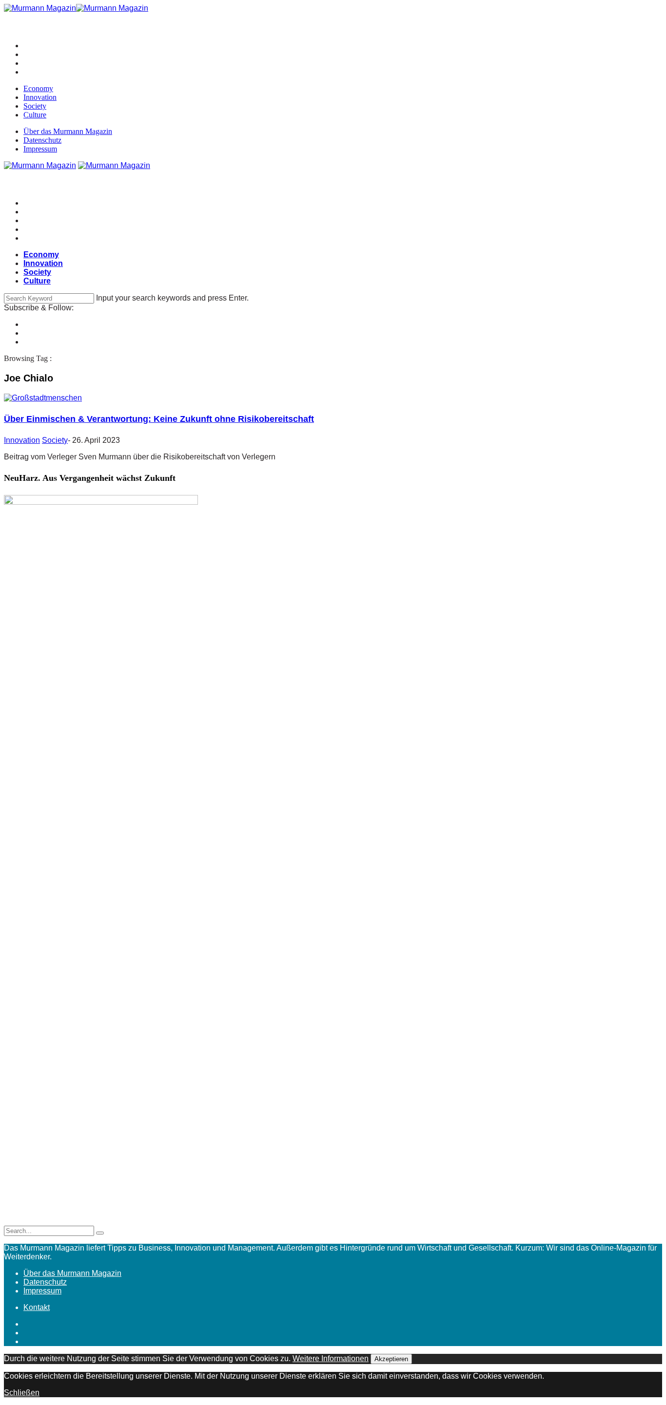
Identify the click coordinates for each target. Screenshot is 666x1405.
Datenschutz (42, 140)
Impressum (40, 149)
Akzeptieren (391, 1359)
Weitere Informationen (331, 1358)
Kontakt (36, 1307)
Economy (38, 88)
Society (34, 106)
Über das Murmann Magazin (67, 131)
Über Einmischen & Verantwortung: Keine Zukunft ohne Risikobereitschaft (159, 419)
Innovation (40, 97)
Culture (34, 115)
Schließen (21, 1392)
